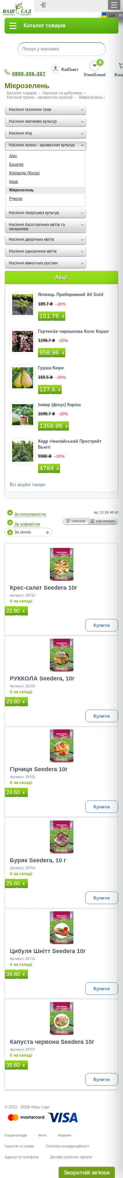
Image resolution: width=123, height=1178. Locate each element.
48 (111, 512)
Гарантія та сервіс (19, 1146)
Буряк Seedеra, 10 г (38, 860)
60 (116, 512)
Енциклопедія (16, 1135)
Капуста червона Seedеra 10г (52, 1042)
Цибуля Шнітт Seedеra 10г (48, 951)
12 (102, 512)
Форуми (64, 1135)
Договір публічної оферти (71, 1157)
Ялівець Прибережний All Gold (70, 294)
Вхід (43, 5)
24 (107, 512)
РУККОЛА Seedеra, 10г (42, 678)
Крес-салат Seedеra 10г (43, 587)
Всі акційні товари (27, 484)
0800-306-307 (29, 73)
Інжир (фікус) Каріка (59, 404)
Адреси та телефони (22, 1157)
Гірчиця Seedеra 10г (39, 769)
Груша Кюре (51, 367)
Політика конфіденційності (67, 1146)
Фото (42, 1135)
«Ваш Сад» (40, 1107)
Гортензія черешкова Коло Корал (73, 331)
